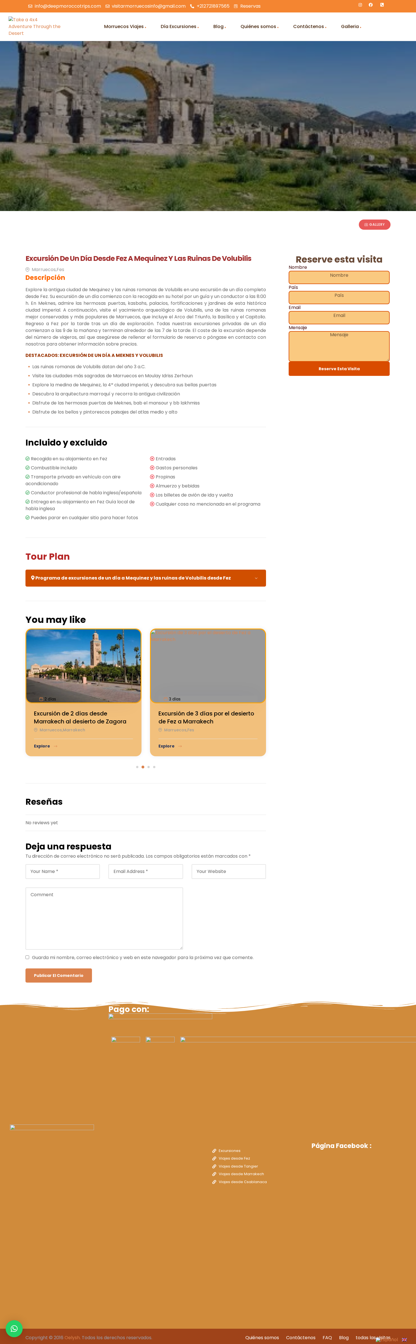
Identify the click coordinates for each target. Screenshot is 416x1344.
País (293, 287)
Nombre (298, 267)
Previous (25, 127)
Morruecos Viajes (124, 26)
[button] (14, 1328)
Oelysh (72, 1337)
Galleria (350, 26)
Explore (42, 746)
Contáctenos (308, 26)
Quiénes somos (258, 26)
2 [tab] (142, 767)
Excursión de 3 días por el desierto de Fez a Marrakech (206, 717)
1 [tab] (137, 767)
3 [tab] (148, 767)
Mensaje (298, 327)
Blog (218, 26)
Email (295, 307)
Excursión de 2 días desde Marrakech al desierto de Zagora (80, 717)
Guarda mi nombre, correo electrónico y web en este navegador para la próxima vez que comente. (143, 957)
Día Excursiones (178, 26)
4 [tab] (154, 767)
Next (390, 127)
